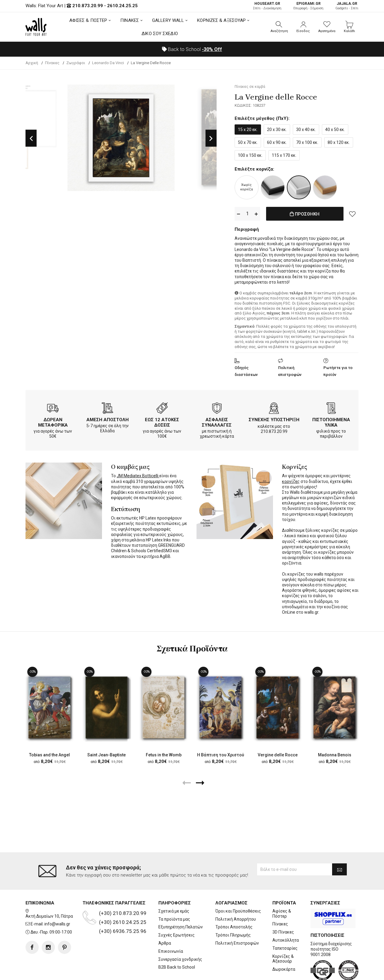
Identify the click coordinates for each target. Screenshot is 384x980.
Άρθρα (164, 943)
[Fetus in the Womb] (163, 707)
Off (212, 49)
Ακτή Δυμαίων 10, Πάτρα (49, 916)
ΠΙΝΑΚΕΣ (129, 20)
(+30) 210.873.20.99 (122, 913)
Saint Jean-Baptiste (106, 754)
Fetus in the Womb (164, 754)
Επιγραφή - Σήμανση (308, 5)
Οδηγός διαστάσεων (246, 371)
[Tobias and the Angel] (49, 707)
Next (211, 138)
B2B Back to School (176, 967)
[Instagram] (48, 947)
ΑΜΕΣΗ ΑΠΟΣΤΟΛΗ (107, 419)
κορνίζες (291, 481)
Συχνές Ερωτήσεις (176, 935)
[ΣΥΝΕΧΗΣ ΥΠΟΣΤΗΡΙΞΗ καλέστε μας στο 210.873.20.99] (274, 409)
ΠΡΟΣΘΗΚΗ (307, 214)
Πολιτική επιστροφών (290, 371)
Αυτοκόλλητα (285, 940)
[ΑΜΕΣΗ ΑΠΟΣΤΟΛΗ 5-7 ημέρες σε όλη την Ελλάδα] (107, 409)
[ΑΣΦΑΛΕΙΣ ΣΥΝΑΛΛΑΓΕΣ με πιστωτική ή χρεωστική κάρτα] (217, 409)
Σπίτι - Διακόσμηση (267, 5)
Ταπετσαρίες (285, 948)
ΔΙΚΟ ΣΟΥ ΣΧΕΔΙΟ (160, 33)
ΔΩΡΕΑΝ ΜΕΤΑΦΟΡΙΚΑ (53, 422)
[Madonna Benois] (334, 707)
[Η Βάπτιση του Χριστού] (220, 707)
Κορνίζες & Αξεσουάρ (283, 959)
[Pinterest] (64, 947)
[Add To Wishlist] (352, 214)
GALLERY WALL (168, 20)
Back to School (194, 49)
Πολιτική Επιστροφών (237, 943)
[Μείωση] (238, 214)
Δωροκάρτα (283, 969)
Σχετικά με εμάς (173, 911)
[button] (279, 27)
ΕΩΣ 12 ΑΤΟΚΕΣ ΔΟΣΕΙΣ (162, 422)
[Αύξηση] (256, 214)
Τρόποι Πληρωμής (233, 935)
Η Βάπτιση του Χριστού (220, 754)
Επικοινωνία (170, 951)
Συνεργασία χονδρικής (180, 959)
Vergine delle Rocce (278, 754)
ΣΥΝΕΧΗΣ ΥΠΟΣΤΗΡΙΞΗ (274, 419)
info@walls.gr (57, 924)
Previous (31, 138)
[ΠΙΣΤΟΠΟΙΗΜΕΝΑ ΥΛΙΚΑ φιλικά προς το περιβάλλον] (331, 409)
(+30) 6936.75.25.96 (122, 931)
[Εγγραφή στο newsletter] (339, 869)
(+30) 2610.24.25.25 (122, 922)
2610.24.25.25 (122, 5)
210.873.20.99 (87, 5)
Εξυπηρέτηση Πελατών (180, 927)
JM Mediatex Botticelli (138, 475)
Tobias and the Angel (49, 754)
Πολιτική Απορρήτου (235, 919)
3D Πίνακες (283, 932)
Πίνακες (280, 924)
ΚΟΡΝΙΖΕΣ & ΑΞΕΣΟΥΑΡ (221, 20)
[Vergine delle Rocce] (277, 707)
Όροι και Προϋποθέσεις (238, 911)
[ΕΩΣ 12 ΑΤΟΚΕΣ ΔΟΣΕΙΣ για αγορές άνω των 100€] (162, 409)
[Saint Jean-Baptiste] (106, 707)
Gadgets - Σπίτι (346, 5)
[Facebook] (32, 947)
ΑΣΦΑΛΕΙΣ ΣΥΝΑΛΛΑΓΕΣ (217, 422)
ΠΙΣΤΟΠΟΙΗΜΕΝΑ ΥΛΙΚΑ (331, 422)
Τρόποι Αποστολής (234, 927)
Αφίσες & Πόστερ (281, 914)
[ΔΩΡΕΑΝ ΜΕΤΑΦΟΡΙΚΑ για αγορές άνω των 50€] (52, 409)
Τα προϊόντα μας (174, 919)
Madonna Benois (334, 754)
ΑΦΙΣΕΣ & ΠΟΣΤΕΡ (88, 20)
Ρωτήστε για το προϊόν (337, 371)
